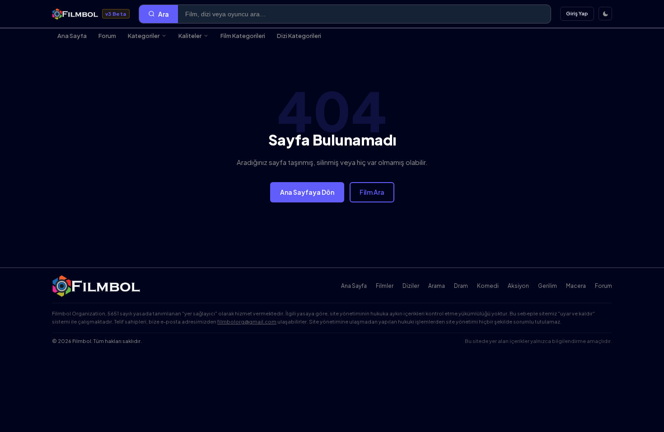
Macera (576, 285)
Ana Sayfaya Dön (307, 192)
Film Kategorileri (242, 35)
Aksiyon (518, 285)
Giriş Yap (577, 13)
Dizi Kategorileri (299, 35)
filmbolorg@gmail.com (246, 321)
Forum (107, 35)
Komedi (488, 285)
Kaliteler (189, 35)
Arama (436, 285)
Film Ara (372, 192)
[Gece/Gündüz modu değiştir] (605, 13)
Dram (461, 285)
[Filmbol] (97, 286)
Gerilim (547, 285)
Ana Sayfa (72, 35)
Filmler (384, 285)
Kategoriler (143, 35)
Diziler (410, 285)
